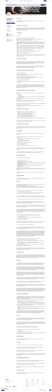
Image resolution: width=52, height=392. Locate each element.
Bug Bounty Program (33, 385)
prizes (24, 15)
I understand (3, 390)
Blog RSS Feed (32, 383)
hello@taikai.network (8, 382)
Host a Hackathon (28, 382)
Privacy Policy (43, 384)
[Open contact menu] (50, 390)
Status (42, 385)
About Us (38, 380)
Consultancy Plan (27, 383)
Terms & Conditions (44, 383)
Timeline (17, 15)
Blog (31, 382)
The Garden (27, 380)
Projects (28, 15)
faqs (42, 15)
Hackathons (27, 381)
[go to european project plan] (11, 386)
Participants (35, 15)
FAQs (42, 380)
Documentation (43, 381)
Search (32, 384)
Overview (13, 15)
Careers (37, 381)
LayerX (37, 383)
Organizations (32, 380)
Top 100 (32, 381)
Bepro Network (27, 386)
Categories (21, 15)
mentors (39, 15)
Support (43, 382)
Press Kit (38, 382)
